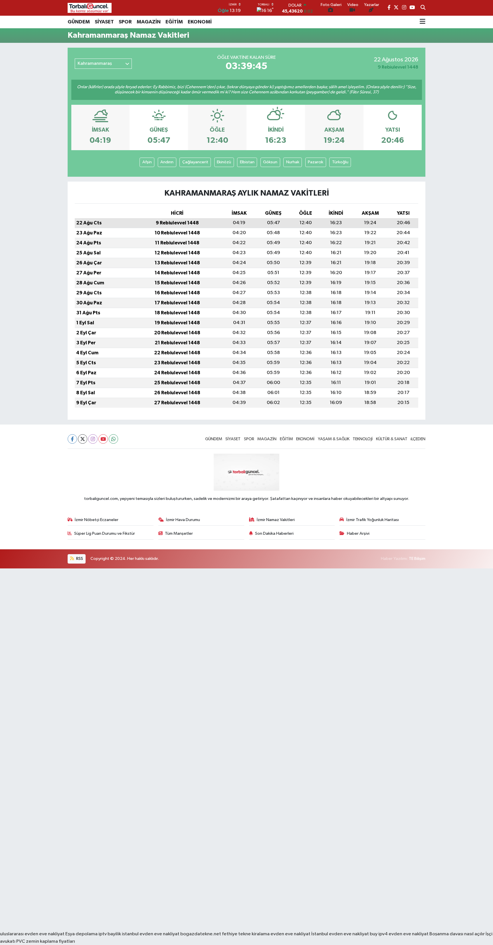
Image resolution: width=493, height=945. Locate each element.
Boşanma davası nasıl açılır (457, 934)
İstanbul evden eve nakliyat (340, 934)
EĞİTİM (174, 22)
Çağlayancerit (195, 162)
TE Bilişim (417, 558)
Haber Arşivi (358, 533)
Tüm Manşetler (179, 533)
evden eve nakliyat (290, 934)
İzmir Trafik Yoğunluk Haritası (372, 520)
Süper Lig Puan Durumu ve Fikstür (104, 533)
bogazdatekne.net (201, 934)
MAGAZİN (149, 22)
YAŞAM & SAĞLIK (333, 439)
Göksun (270, 162)
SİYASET (104, 22)
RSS (79, 558)
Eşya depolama (81, 934)
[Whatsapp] (113, 439)
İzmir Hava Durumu (183, 520)
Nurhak (292, 162)
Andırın (166, 162)
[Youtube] (103, 439)
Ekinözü (224, 162)
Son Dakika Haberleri (274, 533)
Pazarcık (315, 162)
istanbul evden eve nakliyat (150, 934)
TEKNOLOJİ (363, 439)
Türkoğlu (340, 162)
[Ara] (423, 8)
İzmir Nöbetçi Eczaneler (96, 520)
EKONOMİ (200, 22)
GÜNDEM (79, 22)
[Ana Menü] (422, 22)
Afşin (147, 162)
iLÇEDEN (418, 439)
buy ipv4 (379, 934)
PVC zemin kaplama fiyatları (45, 941)
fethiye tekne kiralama (246, 934)
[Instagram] (93, 439)
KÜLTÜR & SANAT (391, 439)
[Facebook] (72, 439)
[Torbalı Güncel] (90, 7)
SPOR (125, 22)
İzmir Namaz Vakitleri (276, 520)
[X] (82, 439)
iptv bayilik (109, 934)
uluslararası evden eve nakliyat (32, 934)
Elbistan (247, 162)
